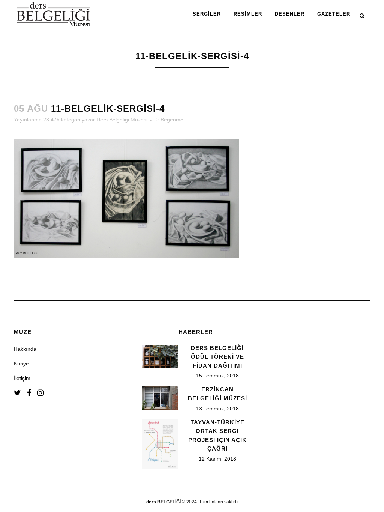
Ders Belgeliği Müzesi (121, 120)
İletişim (22, 378)
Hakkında (25, 349)
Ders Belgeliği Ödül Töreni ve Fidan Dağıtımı (217, 357)
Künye (21, 364)
